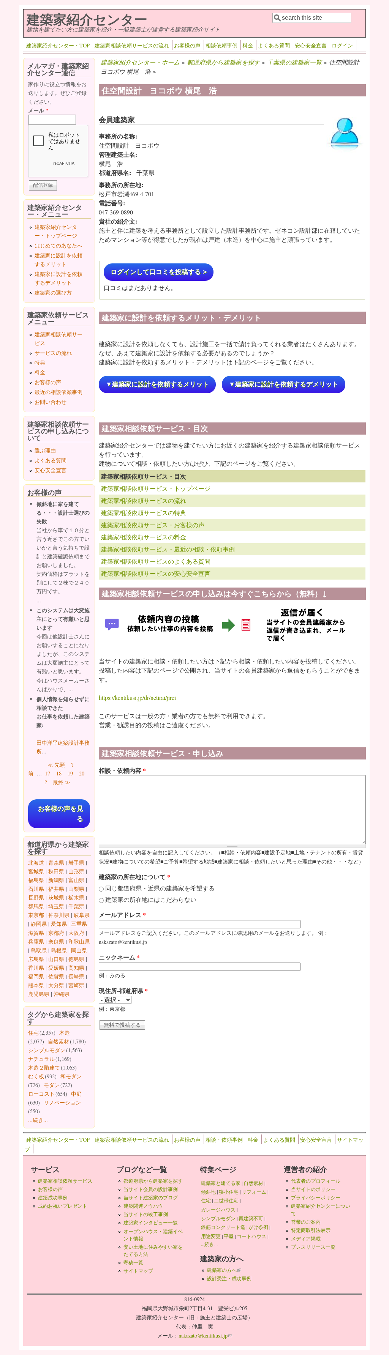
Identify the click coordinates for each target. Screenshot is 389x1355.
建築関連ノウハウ (143, 1205)
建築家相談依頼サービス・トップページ (155, 488)
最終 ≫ (61, 782)
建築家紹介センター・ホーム (140, 62)
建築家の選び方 (53, 292)
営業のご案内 (306, 1221)
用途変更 (211, 1236)
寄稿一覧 (133, 1262)
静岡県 (39, 923)
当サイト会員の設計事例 (150, 1189)
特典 (40, 362)
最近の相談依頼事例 (58, 391)
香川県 (36, 967)
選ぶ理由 (45, 450)
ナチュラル (41, 1058)
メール (38, 110)
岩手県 (76, 862)
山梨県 (76, 888)
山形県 (76, 871)
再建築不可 (251, 1218)
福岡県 (36, 976)
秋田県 (56, 871)
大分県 (56, 985)
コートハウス (251, 1236)
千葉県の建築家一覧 (294, 62)
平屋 (229, 1236)
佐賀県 (56, 976)
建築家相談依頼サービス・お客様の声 (152, 525)
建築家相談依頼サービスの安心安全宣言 (155, 573)
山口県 (56, 959)
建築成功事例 (53, 1197)
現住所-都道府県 (123, 990)
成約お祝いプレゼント (62, 1205)
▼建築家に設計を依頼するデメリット (283, 384)
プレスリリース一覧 (313, 1246)
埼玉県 (56, 906)
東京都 (36, 915)
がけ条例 (258, 1227)
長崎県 (76, 976)
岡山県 (79, 950)
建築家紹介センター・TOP (58, 45)
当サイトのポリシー (313, 1189)
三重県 (79, 923)
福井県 (56, 888)
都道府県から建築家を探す (223, 62)
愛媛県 (56, 967)
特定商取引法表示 (310, 1230)
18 (59, 773)
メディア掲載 (306, 1238)
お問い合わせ (50, 401)
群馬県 (36, 906)
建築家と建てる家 (220, 1183)
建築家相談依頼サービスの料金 (143, 537)
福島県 (36, 880)
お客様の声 (187, 45)
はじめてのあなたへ (58, 245)
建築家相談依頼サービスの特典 (143, 513)
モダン (52, 1085)
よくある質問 (274, 45)
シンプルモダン (46, 1050)
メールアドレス (122, 914)
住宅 (33, 1032)
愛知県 (59, 923)
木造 (64, 1032)
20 (81, 773)
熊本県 (36, 985)
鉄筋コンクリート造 (223, 1227)
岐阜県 (82, 915)
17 (47, 773)
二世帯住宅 (226, 1200)
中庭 (76, 1093)
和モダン (71, 1076)
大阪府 (76, 932)
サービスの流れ (53, 352)
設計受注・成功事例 (229, 1278)
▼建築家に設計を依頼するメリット (157, 384)
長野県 (36, 897)
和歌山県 (79, 941)
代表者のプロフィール (315, 1180)
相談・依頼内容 (122, 770)
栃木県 (76, 897)
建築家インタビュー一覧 (150, 1222)
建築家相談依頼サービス (65, 1180)
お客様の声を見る (60, 813)
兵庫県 (36, 941)
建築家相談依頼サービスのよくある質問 (155, 561)
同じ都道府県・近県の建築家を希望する (160, 888)
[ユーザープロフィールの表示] (345, 152)
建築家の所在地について (134, 876)
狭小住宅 (229, 1191)
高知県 (76, 967)
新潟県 (56, 880)
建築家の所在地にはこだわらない (150, 899)
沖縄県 (62, 993)
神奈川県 (59, 915)
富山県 (76, 880)
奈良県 (56, 941)
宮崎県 (76, 985)
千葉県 (76, 906)
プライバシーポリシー (315, 1197)
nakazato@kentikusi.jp (205, 1335)
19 (70, 773)
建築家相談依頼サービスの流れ (132, 45)
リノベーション (62, 1102)
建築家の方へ (224, 1270)
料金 (247, 45)
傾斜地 (208, 1191)
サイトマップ (138, 1270)
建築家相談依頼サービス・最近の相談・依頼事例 (168, 549)
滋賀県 (36, 932)
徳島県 (76, 959)
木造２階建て (44, 1067)
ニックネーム (119, 957)
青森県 (56, 862)
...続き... (38, 1119)
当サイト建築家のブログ (150, 1197)
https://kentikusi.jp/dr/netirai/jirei (137, 697)
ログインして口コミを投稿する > (159, 272)
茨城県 (56, 897)
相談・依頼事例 (224, 1139)
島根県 (59, 950)
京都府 (56, 932)
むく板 (36, 1076)
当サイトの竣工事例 (145, 1214)
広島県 (36, 959)
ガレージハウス (218, 1209)
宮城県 (36, 871)
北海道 (36, 862)
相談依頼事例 (221, 45)
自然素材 (58, 1041)
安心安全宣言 (311, 45)
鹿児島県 (38, 993)
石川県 (36, 888)
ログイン (342, 45)
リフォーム (254, 1191)
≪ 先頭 (56, 764)
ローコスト (41, 1093)
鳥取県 (39, 950)
